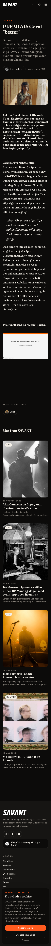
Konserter (7, 878)
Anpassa (25, 940)
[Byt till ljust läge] (39, 4)
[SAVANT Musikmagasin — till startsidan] (14, 812)
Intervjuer (7, 865)
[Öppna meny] (45, 4)
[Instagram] (5, 834)
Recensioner (9, 869)
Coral (12, 412)
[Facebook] (12, 834)
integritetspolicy (12, 921)
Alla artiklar (8, 861)
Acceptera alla (25, 928)
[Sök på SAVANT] (33, 4)
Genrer (6, 882)
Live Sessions (9, 874)
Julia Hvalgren (16, 69)
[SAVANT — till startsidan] (10, 4)
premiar (7, 20)
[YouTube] (19, 834)
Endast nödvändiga (25, 935)
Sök (5, 886)
